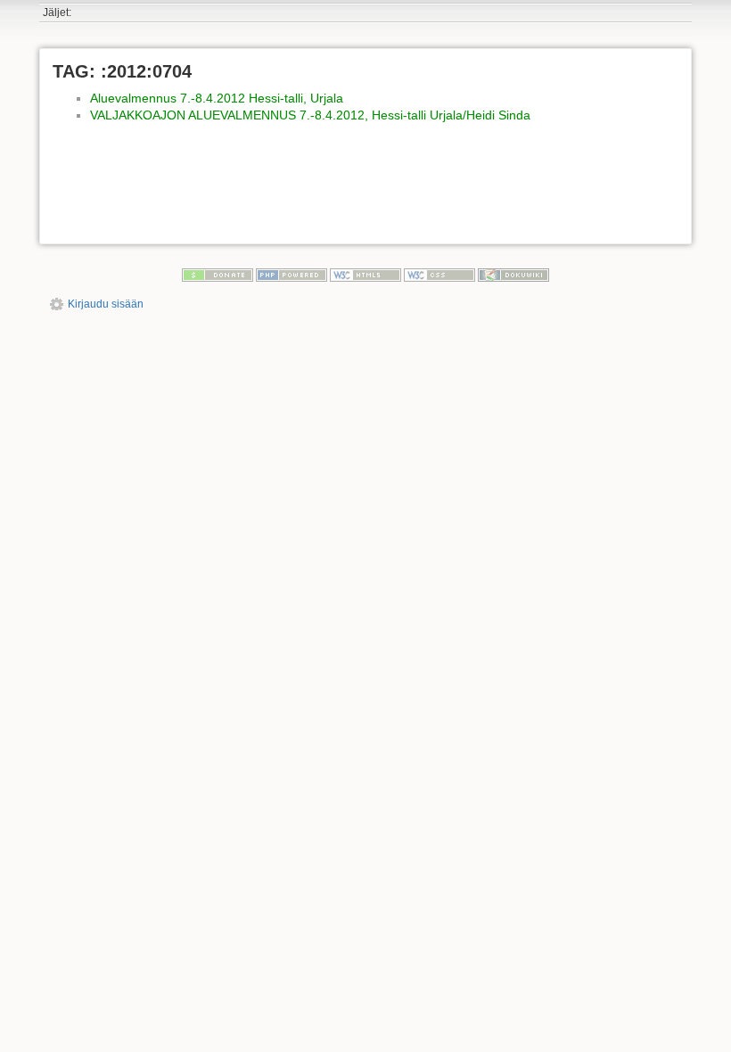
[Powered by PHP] (291, 274)
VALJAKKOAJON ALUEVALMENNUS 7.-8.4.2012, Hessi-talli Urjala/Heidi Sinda (310, 115)
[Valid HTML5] (365, 274)
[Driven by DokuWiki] (513, 274)
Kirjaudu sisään (106, 304)
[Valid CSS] (439, 274)
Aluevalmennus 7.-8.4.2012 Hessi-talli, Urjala (216, 98)
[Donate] (217, 274)
